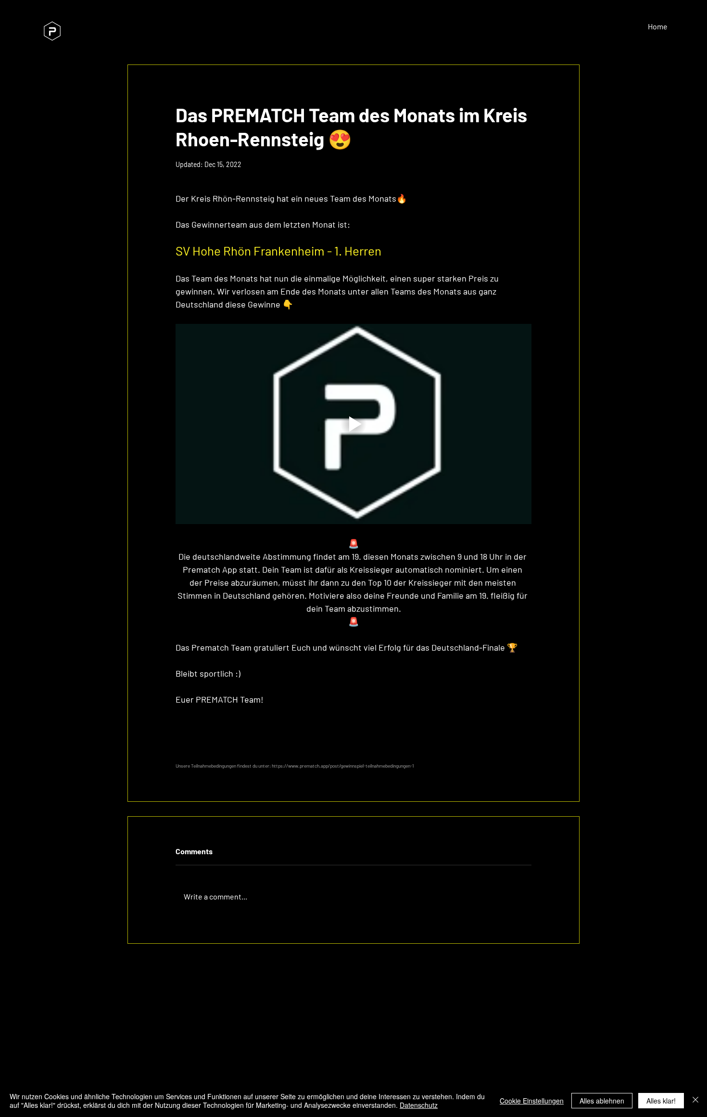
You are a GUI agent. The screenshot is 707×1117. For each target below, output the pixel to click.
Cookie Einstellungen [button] (532, 1100)
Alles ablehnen (602, 1100)
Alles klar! (661, 1100)
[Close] (695, 1100)
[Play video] (353, 424)
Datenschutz (419, 1105)
